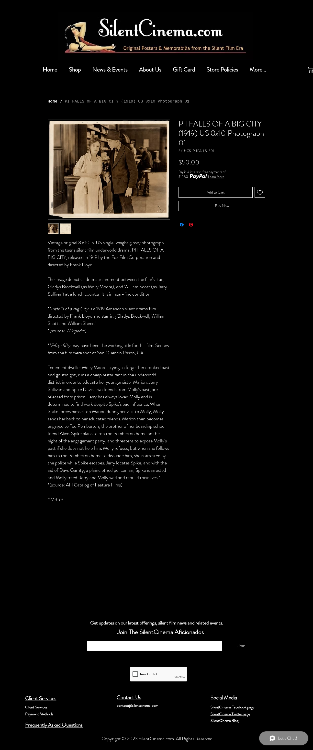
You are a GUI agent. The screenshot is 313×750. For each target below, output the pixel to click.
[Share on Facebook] (182, 225)
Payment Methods (39, 714)
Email (93, 638)
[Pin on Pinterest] (191, 225)
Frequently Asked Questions (54, 724)
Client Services (40, 698)
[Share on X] (200, 225)
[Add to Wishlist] (260, 192)
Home (52, 101)
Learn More (216, 176)
